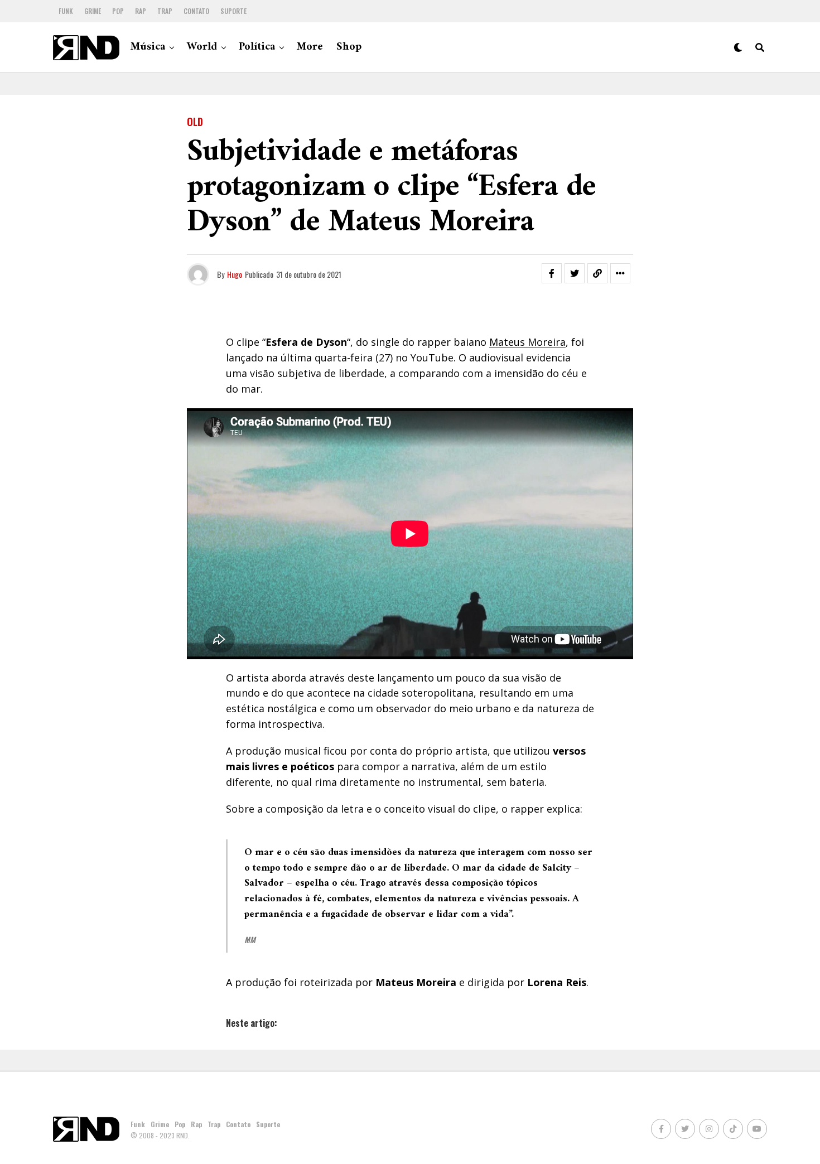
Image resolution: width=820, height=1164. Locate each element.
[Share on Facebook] (552, 273)
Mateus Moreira (527, 342)
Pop (118, 11)
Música (148, 47)
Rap (140, 11)
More (310, 47)
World (202, 47)
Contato (196, 11)
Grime (92, 11)
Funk (66, 11)
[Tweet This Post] (575, 273)
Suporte (233, 11)
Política (257, 47)
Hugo (234, 274)
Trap (164, 11)
